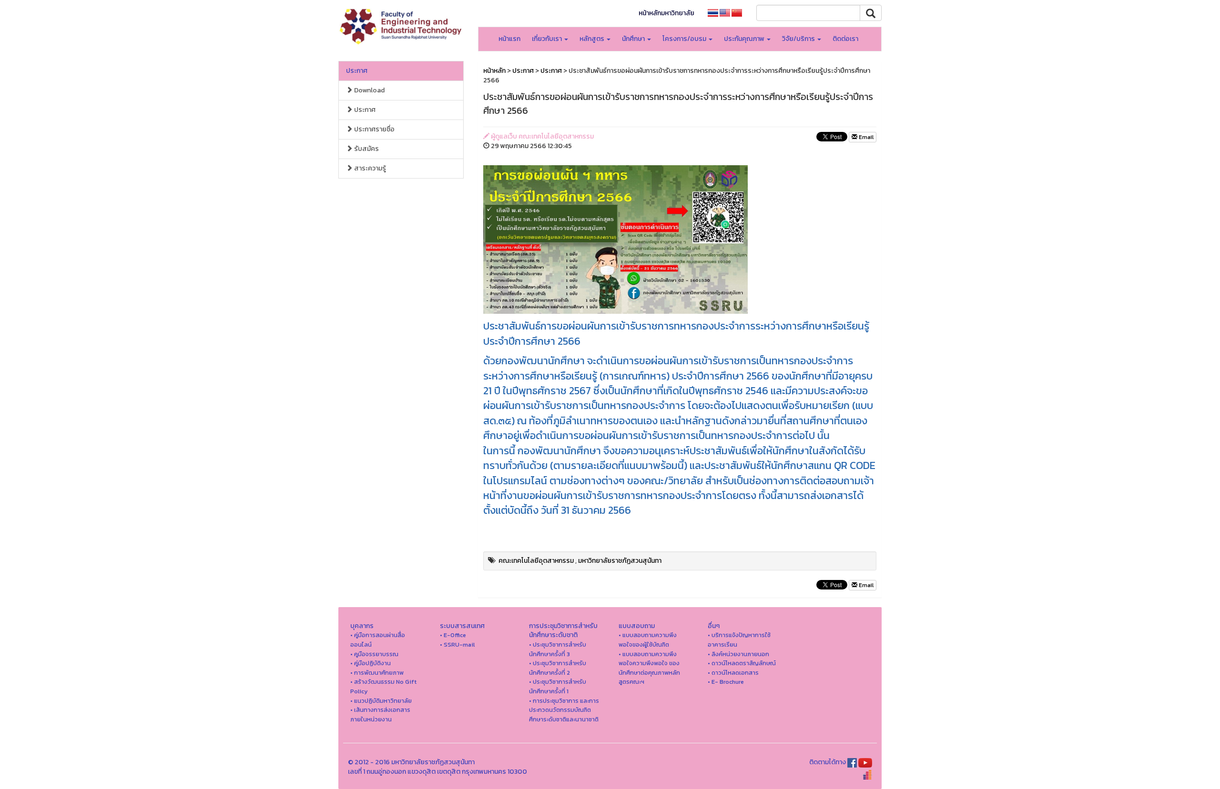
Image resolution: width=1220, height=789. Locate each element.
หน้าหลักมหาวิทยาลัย (666, 13)
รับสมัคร (366, 149)
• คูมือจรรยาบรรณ (374, 654)
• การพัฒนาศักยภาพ (377, 672)
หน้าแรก (509, 39)
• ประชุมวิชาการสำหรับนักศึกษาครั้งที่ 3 (557, 649)
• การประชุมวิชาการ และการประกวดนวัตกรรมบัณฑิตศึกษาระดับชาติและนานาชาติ (564, 710)
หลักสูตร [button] (593, 39)
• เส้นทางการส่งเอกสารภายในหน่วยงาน (380, 714)
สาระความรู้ (369, 168)
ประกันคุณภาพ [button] (745, 39)
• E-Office (453, 634)
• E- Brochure (726, 681)
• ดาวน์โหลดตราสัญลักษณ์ (742, 663)
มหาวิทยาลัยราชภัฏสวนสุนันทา (619, 561)
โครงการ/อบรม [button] (685, 39)
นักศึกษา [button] (634, 39)
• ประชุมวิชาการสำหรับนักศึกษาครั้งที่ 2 (557, 668)
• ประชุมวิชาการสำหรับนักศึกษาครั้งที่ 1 (557, 686)
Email (865, 137)
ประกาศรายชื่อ (374, 129)
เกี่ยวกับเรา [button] (547, 39)
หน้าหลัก (494, 71)
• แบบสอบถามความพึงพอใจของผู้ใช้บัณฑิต (648, 639)
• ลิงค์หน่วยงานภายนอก (738, 654)
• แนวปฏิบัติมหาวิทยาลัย (381, 700)
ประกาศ (356, 71)
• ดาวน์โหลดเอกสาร (733, 672)
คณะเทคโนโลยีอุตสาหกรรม (536, 561)
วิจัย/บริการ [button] (799, 39)
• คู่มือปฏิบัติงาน (370, 663)
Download (369, 90)
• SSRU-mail (457, 644)
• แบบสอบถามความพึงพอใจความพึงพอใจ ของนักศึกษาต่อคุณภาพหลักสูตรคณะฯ (649, 668)
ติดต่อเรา (845, 39)
